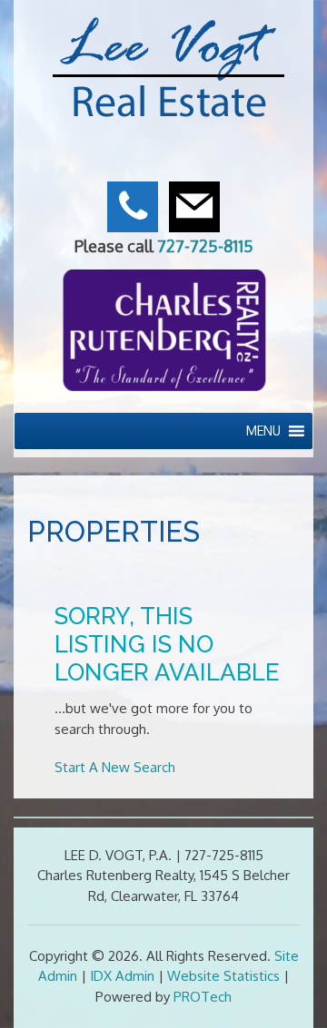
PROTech (202, 996)
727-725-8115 (205, 246)
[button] (263, 431)
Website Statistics (223, 975)
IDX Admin (122, 975)
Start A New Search (114, 767)
